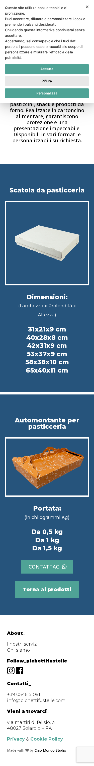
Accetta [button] (46, 69)
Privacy (16, 739)
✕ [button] (87, 6)
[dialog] (47, 51)
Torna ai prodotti (47, 589)
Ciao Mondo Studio (50, 750)
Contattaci (45, 566)
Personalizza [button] (46, 93)
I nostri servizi (22, 644)
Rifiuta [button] (47, 81)
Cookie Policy (46, 739)
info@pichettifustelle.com (36, 700)
